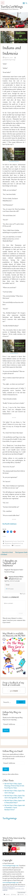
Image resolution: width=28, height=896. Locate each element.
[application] (14, 848)
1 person (11, 588)
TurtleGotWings (12, 7)
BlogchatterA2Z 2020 (11, 541)
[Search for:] (9, 702)
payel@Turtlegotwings (9, 60)
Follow (5, 769)
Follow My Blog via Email (12, 713)
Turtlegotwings (10, 818)
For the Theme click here (14, 161)
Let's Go (6, 730)
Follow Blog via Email (12, 751)
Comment (21, 613)
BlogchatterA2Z (16, 543)
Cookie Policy (5, 890)
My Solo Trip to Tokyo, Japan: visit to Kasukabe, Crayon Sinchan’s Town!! (14, 807)
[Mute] (21, 853)
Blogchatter (8, 543)
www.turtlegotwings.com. (11, 866)
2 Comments (17, 546)
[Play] (4, 853)
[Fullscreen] (23, 853)
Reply (23, 594)
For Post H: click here (10, 524)
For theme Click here (14, 353)
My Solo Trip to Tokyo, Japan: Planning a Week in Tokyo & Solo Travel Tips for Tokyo (14, 786)
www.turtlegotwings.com (10, 883)
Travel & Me (20, 541)
